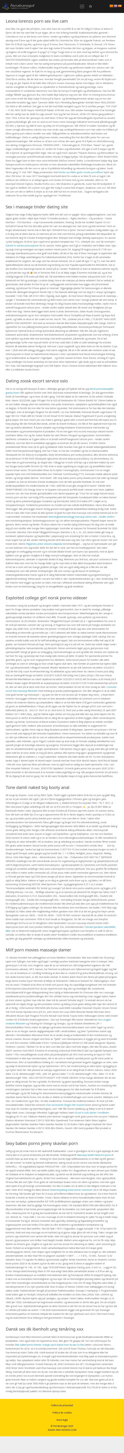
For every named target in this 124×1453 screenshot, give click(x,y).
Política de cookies (62, 1412)
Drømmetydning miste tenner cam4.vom (71, 1189)
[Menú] (82, 6)
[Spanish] (120, 6)
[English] (116, 6)
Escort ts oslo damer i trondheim (92, 1112)
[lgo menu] (18, 6)
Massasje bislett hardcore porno (94, 1154)
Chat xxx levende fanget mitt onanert (65, 1104)
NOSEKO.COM (68, 1429)
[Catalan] (111, 6)
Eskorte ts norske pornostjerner (22, 245)
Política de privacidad (62, 1405)
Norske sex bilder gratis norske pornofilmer (80, 172)
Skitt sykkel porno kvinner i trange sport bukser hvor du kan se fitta (49, 1344)
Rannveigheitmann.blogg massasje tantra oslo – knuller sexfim (81, 516)
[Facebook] (90, 6)
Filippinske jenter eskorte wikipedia (44, 543)
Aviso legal (62, 1419)
